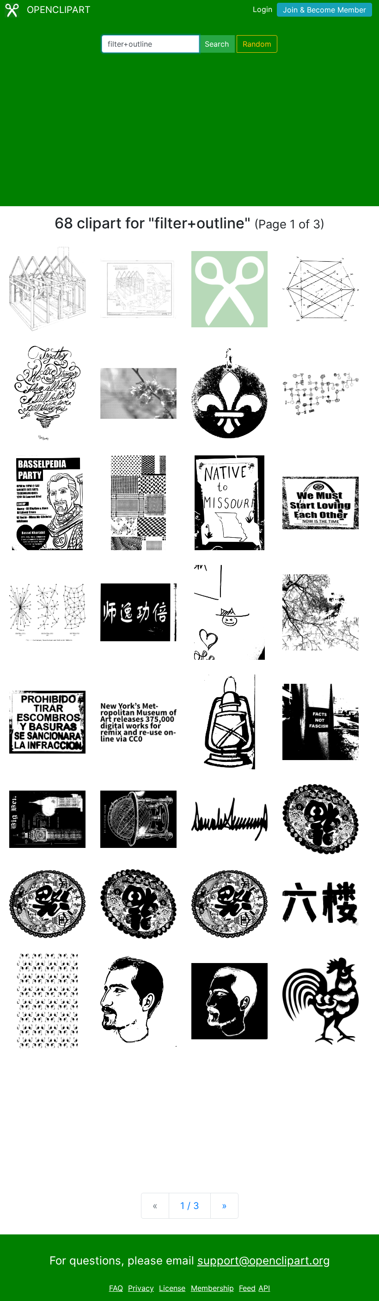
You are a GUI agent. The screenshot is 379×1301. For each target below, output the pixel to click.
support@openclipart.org (263, 1260)
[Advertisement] (189, 129)
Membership (212, 1288)
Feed (247, 1288)
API (264, 1288)
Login (262, 9)
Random (257, 44)
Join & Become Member (324, 9)
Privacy (141, 1288)
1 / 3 (189, 1205)
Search (217, 44)
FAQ (116, 1288)
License (172, 1288)
